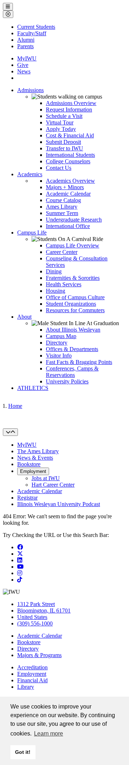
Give (22, 65)
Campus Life (32, 232)
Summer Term (62, 213)
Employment (33, 471)
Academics (29, 174)
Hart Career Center (53, 485)
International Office (68, 226)
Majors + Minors (65, 187)
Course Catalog (63, 200)
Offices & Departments (72, 349)
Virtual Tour (59, 122)
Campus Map (61, 336)
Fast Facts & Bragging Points (79, 362)
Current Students (36, 27)
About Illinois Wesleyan (73, 330)
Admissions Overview (71, 103)
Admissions (30, 90)
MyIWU (27, 58)
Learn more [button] (48, 733)
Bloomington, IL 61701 (44, 610)
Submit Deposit (63, 142)
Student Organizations (71, 304)
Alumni (25, 40)
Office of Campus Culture (75, 297)
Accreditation (32, 667)
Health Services (63, 284)
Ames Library (61, 207)
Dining (54, 271)
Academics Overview (70, 181)
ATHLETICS (32, 388)
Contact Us (58, 168)
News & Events (35, 458)
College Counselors (68, 161)
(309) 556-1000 (35, 623)
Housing (55, 291)
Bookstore (28, 464)
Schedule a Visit (64, 116)
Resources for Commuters (75, 310)
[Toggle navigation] (10, 432)
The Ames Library (38, 451)
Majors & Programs (39, 655)
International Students (70, 155)
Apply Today (61, 129)
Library (25, 687)
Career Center (61, 252)
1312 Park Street (36, 604)
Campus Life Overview (72, 245)
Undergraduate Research (74, 220)
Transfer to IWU (64, 148)
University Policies (67, 381)
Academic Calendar (68, 194)
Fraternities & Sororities (73, 278)
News (23, 71)
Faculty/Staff (31, 33)
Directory (56, 343)
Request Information (69, 109)
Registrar (27, 498)
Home (15, 406)
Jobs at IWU (46, 478)
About (24, 317)
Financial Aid (32, 680)
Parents (25, 46)
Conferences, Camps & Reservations (72, 371)
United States (32, 617)
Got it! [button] (22, 752)
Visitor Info (59, 355)
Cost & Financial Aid (70, 135)
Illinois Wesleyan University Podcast (58, 504)
